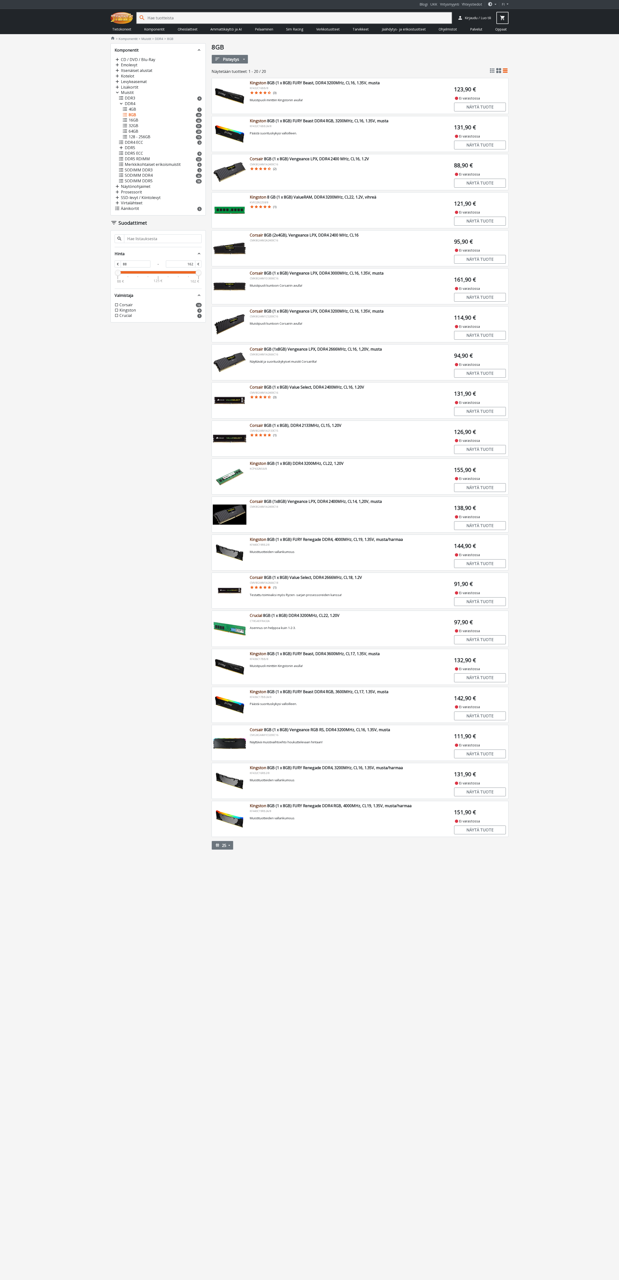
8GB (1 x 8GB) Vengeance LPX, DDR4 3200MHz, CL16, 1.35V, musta (316, 311)
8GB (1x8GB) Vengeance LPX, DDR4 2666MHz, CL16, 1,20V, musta (316, 349)
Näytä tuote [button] (480, 107)
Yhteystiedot (472, 4)
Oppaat (501, 29)
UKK (433, 4)
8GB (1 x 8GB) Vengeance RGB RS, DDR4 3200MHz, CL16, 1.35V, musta (320, 729)
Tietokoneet (121, 29)
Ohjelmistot (448, 29)
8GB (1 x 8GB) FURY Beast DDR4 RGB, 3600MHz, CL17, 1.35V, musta (319, 691)
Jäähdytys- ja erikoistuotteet (404, 29)
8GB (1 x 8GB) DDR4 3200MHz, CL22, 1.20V (297, 463)
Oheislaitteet (188, 29)
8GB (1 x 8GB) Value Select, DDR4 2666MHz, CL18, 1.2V (306, 577)
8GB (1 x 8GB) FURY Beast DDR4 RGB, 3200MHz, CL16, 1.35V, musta (319, 120)
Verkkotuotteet (328, 29)
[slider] (118, 273)
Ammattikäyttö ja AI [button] (226, 29)
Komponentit (154, 29)
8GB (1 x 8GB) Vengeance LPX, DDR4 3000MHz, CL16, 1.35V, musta (316, 273)
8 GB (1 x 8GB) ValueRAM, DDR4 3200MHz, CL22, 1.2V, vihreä (313, 197)
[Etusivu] (122, 18)
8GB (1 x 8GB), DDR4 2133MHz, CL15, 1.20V (295, 425)
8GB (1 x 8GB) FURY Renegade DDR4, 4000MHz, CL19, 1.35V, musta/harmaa (326, 539)
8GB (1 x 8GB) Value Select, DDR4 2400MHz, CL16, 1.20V (307, 387)
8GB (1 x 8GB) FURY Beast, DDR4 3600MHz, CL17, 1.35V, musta (315, 653)
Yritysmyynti (449, 4)
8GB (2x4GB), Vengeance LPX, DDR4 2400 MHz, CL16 (304, 235)
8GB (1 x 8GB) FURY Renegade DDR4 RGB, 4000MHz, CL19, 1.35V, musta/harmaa (331, 805)
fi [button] (504, 4)
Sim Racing (294, 29)
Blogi (424, 4)
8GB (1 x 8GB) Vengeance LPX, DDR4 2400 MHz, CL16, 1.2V (309, 158)
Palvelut (476, 29)
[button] (492, 4)
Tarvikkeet (361, 29)
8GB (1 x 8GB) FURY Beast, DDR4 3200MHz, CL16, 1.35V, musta (315, 82)
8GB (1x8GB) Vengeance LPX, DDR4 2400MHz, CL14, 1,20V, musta (316, 501)
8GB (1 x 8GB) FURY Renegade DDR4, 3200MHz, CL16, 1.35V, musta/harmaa (326, 767)
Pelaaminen (264, 29)
